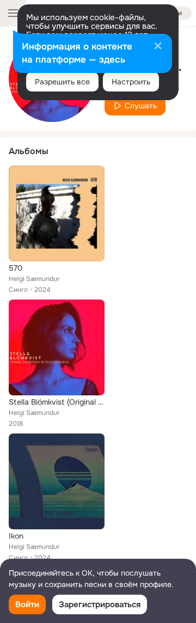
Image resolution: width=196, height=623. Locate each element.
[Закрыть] (157, 46)
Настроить (131, 82)
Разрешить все (62, 82)
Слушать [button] (141, 106)
